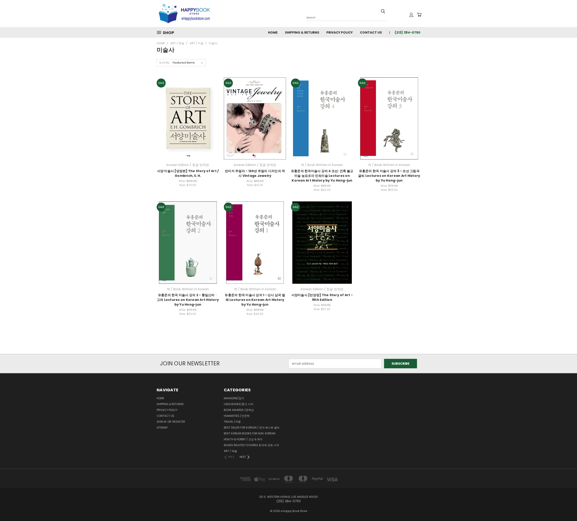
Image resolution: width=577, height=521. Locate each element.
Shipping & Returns (302, 32)
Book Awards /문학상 (239, 410)
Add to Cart (188, 126)
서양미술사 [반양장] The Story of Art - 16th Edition (322, 297)
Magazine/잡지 (234, 398)
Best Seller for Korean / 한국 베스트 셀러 (251, 427)
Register (178, 422)
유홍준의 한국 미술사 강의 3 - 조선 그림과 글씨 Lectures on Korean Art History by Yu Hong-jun (389, 176)
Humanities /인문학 (237, 416)
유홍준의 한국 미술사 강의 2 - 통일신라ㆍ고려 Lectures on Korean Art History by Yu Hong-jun (188, 300)
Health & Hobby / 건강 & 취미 (243, 439)
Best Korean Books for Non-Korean (249, 433)
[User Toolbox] (411, 14)
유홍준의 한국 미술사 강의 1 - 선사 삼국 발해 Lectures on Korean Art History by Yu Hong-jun (255, 300)
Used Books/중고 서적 (238, 404)
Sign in (162, 422)
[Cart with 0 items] (419, 14)
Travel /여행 (232, 422)
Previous (565, 506)
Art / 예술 (230, 451)
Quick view (188, 109)
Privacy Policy (339, 32)
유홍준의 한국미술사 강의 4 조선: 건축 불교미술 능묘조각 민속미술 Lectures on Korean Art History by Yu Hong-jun (322, 176)
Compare (186, 118)
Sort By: (164, 62)
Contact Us (371, 32)
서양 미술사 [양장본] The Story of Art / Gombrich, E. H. (188, 173)
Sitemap (162, 427)
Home (273, 32)
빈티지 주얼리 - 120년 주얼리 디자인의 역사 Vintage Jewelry (255, 173)
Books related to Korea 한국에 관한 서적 (251, 445)
